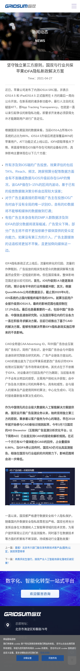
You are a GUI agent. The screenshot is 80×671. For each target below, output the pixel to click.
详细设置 (27, 658)
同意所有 (53, 658)
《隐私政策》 (45, 653)
